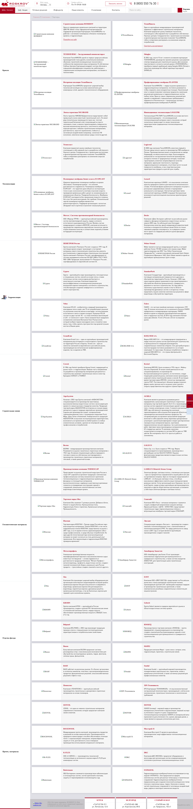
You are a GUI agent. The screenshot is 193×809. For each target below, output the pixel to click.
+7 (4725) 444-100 (162, 804)
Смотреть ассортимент (153, 46)
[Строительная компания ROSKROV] (189, 411)
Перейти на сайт (70, 40)
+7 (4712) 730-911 (100, 804)
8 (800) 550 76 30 (145, 3)
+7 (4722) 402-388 (131, 804)
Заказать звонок (115, 4)
